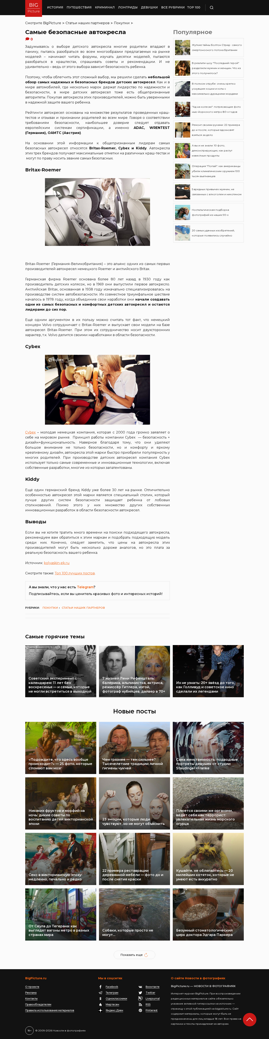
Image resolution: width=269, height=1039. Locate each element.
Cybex (30, 432)
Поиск (224, 7)
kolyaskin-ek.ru (57, 563)
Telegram (85, 587)
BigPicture (52, 23)
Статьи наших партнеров (87, 23)
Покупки (122, 23)
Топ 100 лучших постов (75, 573)
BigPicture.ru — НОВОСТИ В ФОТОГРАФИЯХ (203, 986)
